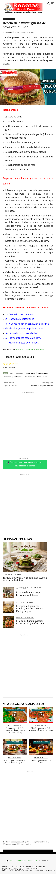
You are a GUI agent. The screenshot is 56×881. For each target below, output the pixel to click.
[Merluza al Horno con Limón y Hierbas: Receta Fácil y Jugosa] (8, 607)
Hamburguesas (9, 19)
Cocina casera (19, 373)
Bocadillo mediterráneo (21, 319)
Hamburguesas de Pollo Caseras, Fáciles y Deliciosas (41, 729)
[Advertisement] (28, 422)
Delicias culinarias (43, 373)
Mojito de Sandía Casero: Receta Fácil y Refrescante (30, 622)
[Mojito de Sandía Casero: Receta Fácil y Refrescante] (8, 622)
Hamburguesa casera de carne (25, 338)
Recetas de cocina (42, 376)
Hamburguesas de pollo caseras (26, 328)
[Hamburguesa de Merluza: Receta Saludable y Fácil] (15, 747)
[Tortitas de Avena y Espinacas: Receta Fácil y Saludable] (25, 557)
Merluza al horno (25, 602)
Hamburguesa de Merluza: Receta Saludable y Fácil (15, 761)
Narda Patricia (9, 32)
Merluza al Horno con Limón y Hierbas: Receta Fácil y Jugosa (29, 608)
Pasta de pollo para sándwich (24, 333)
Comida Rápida (30, 373)
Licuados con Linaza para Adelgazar (28, 588)
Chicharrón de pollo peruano (41, 386)
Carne (11, 373)
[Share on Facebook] (5, 877)
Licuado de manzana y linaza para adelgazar (28, 593)
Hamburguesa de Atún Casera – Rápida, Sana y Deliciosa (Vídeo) (15, 730)
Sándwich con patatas (21, 314)
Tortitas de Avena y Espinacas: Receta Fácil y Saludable (25, 579)
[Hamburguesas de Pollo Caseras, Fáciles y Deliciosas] (41, 715)
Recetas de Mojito (25, 617)
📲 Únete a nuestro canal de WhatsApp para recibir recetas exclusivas (24, 464)
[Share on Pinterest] (28, 877)
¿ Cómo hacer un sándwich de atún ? (29, 324)
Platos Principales (30, 376)
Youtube (19, 349)
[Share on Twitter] (16, 877)
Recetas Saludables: (12, 574)
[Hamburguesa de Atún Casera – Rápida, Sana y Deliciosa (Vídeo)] (15, 715)
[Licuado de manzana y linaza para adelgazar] (8, 592)
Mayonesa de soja (10, 386)
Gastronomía (7, 376)
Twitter (29, 349)
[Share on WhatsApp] (39, 877)
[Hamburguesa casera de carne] (41, 747)
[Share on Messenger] (50, 877)
